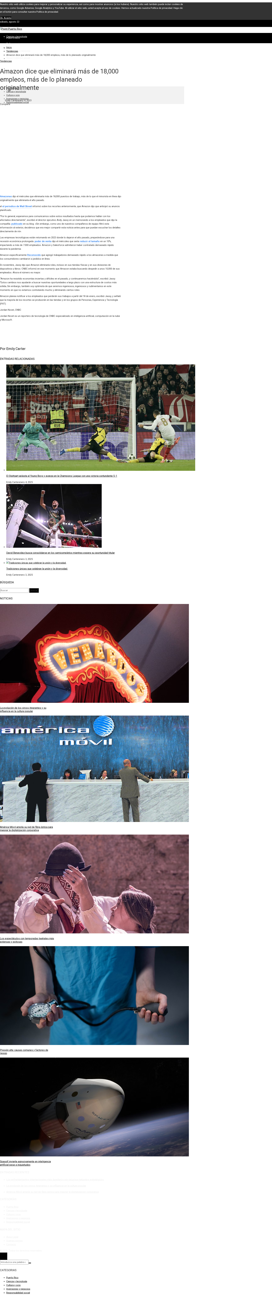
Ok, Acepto (5, 18)
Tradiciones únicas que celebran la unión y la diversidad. (37, 568)
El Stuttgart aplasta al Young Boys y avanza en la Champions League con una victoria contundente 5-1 (61, 475)
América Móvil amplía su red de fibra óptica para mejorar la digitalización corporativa (26, 829)
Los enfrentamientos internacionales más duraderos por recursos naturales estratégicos (55, 1179)
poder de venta (43, 241)
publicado (17, 223)
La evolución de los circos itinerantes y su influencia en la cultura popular (23, 709)
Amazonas (6, 196)
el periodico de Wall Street (17, 206)
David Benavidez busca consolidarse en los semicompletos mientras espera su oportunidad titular (60, 552)
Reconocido (34, 255)
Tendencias (6, 61)
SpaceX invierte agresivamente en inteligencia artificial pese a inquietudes (25, 1163)
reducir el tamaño (90, 241)
